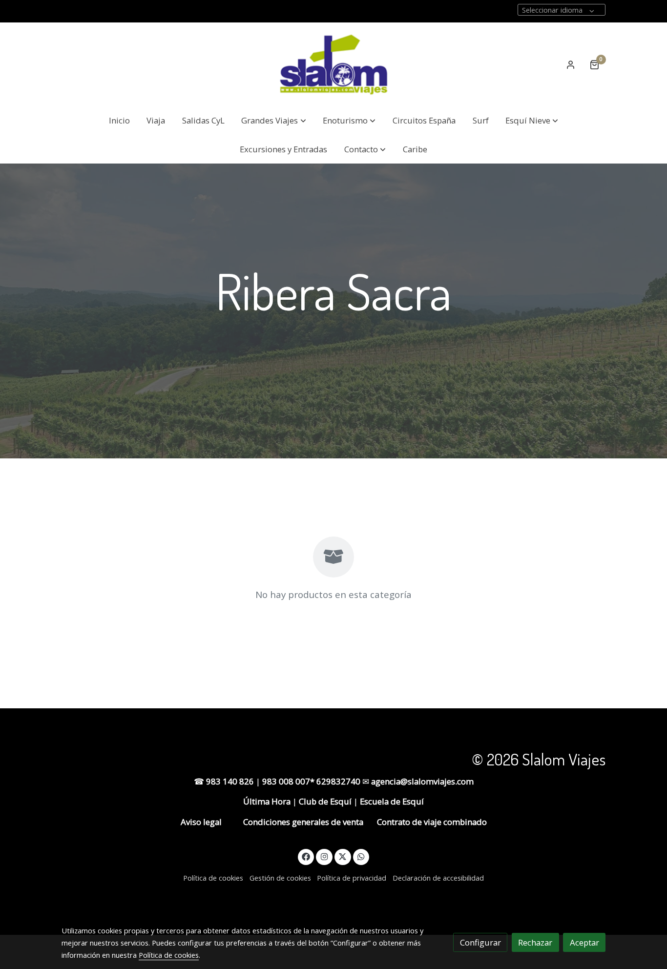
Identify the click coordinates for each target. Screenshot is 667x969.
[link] (333, 64)
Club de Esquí (325, 801)
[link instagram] (324, 856)
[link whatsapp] (361, 856)
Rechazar (535, 942)
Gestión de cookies (280, 878)
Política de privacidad (351, 878)
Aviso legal (201, 821)
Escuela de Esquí (392, 801)
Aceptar (584, 942)
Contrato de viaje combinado (432, 821)
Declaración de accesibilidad (438, 878)
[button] (273, 120)
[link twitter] (342, 856)
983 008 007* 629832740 (312, 781)
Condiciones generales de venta (302, 821)
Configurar (480, 942)
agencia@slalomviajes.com (422, 781)
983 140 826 (231, 781)
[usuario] (571, 64)
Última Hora (267, 801)
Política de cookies (213, 878)
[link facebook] (306, 856)
